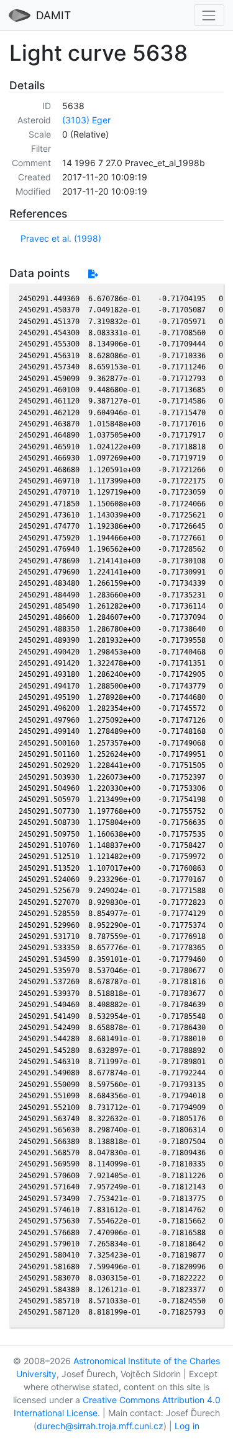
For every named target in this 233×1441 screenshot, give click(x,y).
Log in (187, 1426)
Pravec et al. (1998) (61, 238)
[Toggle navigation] (209, 15)
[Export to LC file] (93, 273)
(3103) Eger (86, 120)
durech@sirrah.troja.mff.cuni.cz (100, 1426)
